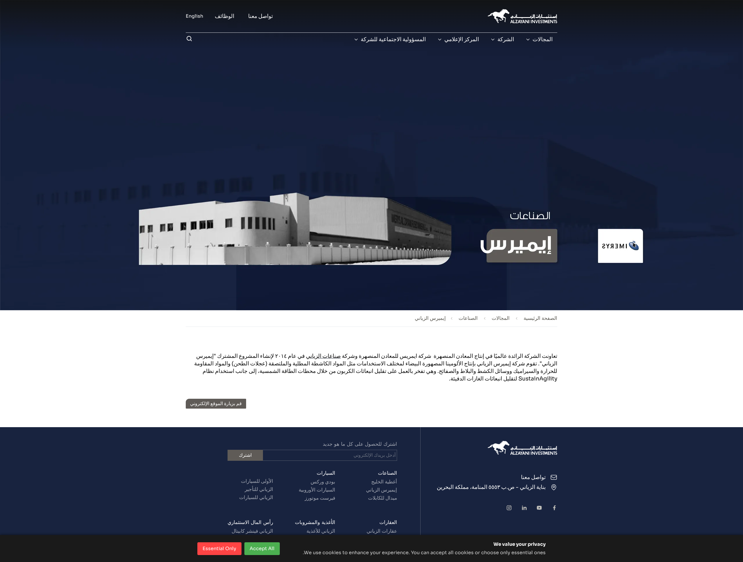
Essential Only (219, 548)
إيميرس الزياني (381, 490)
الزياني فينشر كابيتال (252, 531)
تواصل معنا (260, 16)
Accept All (262, 548)
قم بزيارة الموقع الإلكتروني (216, 403)
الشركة (505, 39)
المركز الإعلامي (461, 39)
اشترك (245, 455)
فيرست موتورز (320, 498)
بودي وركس (323, 482)
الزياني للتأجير (259, 489)
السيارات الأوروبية (317, 490)
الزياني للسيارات (256, 497)
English (194, 16)
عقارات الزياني (382, 531)
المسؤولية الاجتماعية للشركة (393, 39)
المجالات (543, 39)
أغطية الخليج (384, 482)
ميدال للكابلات (382, 498)
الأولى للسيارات (257, 481)
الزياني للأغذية (320, 531)
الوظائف (224, 16)
